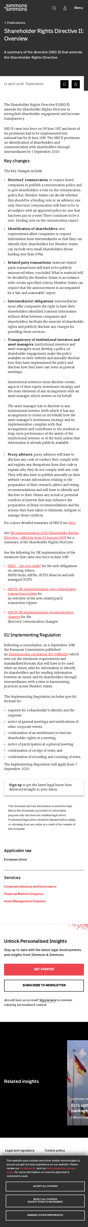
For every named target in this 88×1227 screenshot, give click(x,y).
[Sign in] (65, 8)
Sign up (15, 785)
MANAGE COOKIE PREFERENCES (45, 1215)
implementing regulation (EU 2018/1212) (39, 654)
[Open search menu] (54, 8)
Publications (16, 23)
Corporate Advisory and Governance (30, 886)
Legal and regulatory (20, 1150)
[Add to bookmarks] (64, 84)
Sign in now (47, 1000)
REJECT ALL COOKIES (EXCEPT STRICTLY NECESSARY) (45, 1200)
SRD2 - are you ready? (24, 566)
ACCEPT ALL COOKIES (45, 1186)
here (72, 523)
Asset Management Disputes (25, 901)
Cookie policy (55, 1150)
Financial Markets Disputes (23, 894)
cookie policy (28, 1168)
